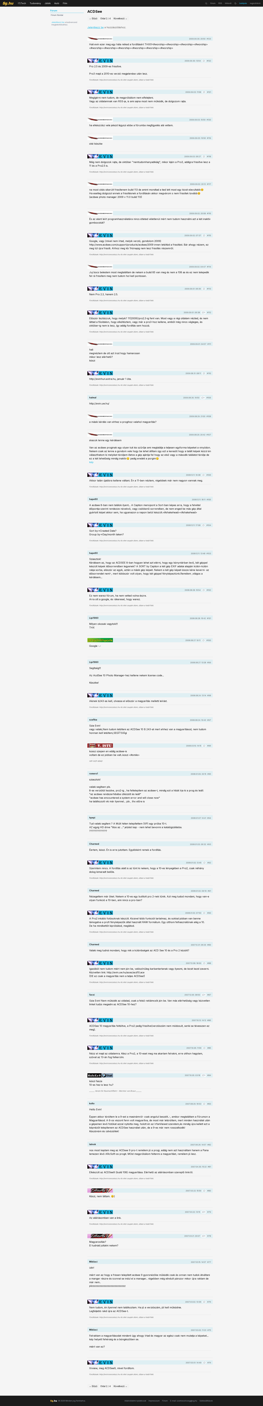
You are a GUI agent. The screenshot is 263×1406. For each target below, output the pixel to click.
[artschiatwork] (100, 640)
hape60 (93, 499)
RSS (220, 3)
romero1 (93, 773)
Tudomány (35, 3)
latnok (92, 1144)
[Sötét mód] (235, 3)
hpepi (92, 817)
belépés (243, 3)
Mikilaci (93, 1261)
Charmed (94, 844)
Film (65, 3)
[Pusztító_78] (100, 38)
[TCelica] (100, 1190)
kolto (92, 1103)
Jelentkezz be (57, 22)
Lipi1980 (93, 618)
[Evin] (100, 60)
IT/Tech (22, 3)
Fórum (165, 1401)
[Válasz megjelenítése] (204, 61)
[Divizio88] (100, 745)
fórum (213, 3)
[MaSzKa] (100, 1075)
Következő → (120, 18)
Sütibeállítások (206, 1401)
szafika (93, 719)
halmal (92, 397)
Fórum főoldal (57, 15)
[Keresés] (206, 3)
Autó (56, 3)
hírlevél (228, 3)
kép (91, 462)
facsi (92, 994)
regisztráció (255, 3)
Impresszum (154, 1401)
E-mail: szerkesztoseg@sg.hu (183, 1401)
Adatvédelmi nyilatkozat (135, 1401)
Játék (48, 3)
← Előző (93, 18)
